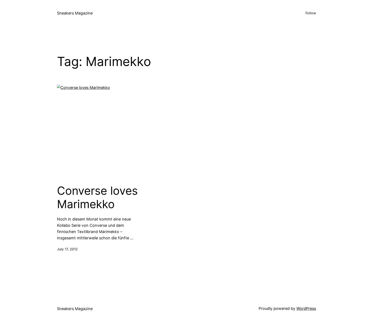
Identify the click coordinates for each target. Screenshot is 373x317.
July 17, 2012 (67, 249)
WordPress (306, 308)
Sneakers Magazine (75, 13)
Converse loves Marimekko (97, 197)
